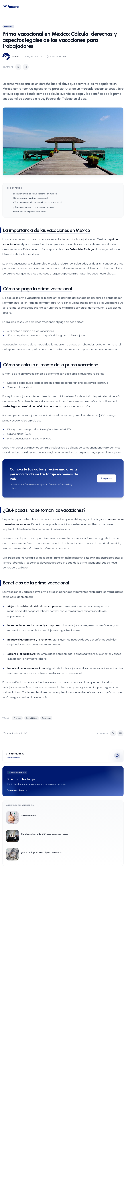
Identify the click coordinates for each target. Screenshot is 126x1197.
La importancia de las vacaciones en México (35, 193)
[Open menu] (119, 6)
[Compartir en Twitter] (18, 67)
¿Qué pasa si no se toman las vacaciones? (34, 207)
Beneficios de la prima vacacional (30, 211)
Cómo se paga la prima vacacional (30, 198)
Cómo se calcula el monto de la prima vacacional (37, 202)
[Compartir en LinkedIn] (26, 67)
